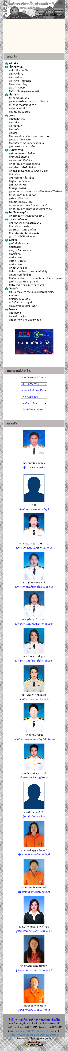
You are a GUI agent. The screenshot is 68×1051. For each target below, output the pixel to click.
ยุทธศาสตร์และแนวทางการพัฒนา (29, 101)
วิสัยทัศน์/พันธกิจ (19, 98)
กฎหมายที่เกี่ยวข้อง (20, 274)
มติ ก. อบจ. (16, 257)
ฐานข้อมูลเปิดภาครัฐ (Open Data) (29, 170)
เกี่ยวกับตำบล (15, 66)
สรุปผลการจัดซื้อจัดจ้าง (23, 167)
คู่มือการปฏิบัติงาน (20, 181)
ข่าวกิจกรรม (17, 174)
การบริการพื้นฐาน (20, 84)
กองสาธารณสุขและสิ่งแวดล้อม (27, 143)
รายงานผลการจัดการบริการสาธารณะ (31, 208)
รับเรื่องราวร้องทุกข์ (21, 302)
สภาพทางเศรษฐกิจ (20, 80)
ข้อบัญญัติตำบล (19, 198)
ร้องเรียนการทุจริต (18, 212)
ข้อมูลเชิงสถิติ (18, 188)
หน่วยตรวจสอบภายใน (22, 146)
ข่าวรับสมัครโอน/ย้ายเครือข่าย (27, 233)
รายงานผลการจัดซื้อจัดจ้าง (25, 163)
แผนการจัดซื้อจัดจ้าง (21, 160)
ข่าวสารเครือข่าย (17, 219)
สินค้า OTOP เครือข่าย (22, 236)
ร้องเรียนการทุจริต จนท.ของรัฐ (27, 215)
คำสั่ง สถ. (15, 253)
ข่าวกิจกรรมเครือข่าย (22, 226)
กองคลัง (15, 129)
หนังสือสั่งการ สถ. (20, 243)
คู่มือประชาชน (18, 184)
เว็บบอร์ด (13, 288)
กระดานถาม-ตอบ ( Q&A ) (24, 305)
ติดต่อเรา (13, 309)
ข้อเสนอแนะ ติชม (20, 298)
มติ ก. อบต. (16, 264)
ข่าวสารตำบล (16, 150)
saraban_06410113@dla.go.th (32, 1031)
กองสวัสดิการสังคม (20, 139)
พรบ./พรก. (16, 247)
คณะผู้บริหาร (17, 118)
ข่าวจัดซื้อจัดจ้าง (19, 156)
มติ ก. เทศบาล (18, 260)
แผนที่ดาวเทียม (18, 316)
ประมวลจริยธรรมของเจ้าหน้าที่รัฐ (28, 271)
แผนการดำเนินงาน (21, 201)
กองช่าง (15, 132)
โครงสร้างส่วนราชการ (23, 105)
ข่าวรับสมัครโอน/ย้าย (22, 177)
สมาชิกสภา (16, 122)
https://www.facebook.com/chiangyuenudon (34, 1034)
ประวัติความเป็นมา (21, 70)
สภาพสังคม (16, 77)
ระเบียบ (12, 240)
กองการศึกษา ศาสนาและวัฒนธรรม (30, 136)
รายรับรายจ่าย (18, 267)
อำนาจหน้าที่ (17, 108)
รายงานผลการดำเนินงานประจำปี (28, 205)
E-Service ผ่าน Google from (25, 319)
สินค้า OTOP (17, 87)
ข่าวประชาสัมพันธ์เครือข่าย (25, 222)
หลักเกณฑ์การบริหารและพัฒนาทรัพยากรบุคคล (36, 278)
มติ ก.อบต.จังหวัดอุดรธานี (24, 281)
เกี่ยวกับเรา (14, 94)
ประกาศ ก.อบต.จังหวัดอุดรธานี (27, 285)
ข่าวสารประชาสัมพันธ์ (23, 153)
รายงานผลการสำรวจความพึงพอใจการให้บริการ (36, 191)
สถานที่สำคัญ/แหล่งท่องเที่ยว (25, 91)
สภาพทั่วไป (16, 73)
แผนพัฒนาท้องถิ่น (20, 111)
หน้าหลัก (13, 63)
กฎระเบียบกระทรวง (21, 250)
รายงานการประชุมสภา (23, 195)
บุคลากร (12, 115)
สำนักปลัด (16, 125)
